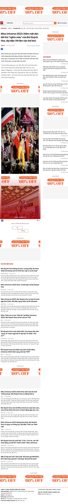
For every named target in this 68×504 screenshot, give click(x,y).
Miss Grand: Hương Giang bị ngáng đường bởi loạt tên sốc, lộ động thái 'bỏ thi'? (55, 156)
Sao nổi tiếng (38, 28)
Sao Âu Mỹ (46, 28)
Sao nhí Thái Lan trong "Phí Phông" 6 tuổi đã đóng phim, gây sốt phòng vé (55, 86)
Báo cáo (38, 45)
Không (23, 231)
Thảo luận (32, 45)
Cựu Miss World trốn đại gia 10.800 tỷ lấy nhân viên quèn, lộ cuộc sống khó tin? (55, 100)
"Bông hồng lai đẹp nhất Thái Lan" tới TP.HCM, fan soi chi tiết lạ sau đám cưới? (55, 133)
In (39, 220)
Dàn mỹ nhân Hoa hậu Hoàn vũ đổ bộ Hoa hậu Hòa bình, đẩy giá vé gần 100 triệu (55, 170)
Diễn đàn (10, 23)
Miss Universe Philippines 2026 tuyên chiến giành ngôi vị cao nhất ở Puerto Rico (55, 61)
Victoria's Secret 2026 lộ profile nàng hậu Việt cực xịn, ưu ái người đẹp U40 (55, 163)
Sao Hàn (23, 28)
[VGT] (1, 23)
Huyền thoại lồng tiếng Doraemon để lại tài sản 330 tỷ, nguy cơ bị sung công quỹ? (55, 93)
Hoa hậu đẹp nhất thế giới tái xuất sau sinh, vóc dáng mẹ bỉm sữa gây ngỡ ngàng (55, 140)
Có (17, 227)
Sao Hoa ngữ (30, 28)
